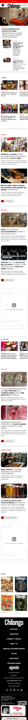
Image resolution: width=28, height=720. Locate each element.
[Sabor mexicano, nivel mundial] (7, 602)
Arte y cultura (16, 58)
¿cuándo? (9, 119)
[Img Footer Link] (14, 667)
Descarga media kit (14, 672)
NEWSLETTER (7, 5)
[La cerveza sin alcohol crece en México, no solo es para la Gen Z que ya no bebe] (14, 491)
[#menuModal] (3, 5)
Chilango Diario (14, 663)
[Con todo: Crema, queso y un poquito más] (7, 584)
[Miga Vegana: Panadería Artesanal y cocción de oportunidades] (14, 460)
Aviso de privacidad (14, 686)
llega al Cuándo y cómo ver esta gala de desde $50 (13, 265)
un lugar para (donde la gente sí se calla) (13, 231)
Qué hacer (4, 26)
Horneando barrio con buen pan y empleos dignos (9, 94)
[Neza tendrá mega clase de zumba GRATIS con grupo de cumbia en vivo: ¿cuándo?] (9, 108)
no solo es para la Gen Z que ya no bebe (13, 503)
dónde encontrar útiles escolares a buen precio (13, 156)
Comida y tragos (4, 90)
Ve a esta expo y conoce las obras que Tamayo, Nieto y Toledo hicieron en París (19, 65)
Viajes (14, 654)
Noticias (2, 114)
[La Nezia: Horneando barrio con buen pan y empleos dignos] (9, 85)
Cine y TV (4, 369)
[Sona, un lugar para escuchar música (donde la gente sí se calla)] (14, 220)
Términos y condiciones (14, 683)
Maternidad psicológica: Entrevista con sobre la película (13, 425)
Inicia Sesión (24, 5)
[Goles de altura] (21, 603)
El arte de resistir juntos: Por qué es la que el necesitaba (13, 392)
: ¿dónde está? (14, 188)
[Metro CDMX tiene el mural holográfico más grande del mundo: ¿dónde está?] (14, 176)
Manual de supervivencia (14, 649)
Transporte (15, 40)
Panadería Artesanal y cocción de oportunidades (11, 471)
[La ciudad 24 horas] (21, 584)
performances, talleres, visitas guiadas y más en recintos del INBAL (12, 33)
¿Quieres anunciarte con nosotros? (14, 678)
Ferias (2, 351)
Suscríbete (14, 675)
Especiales (14, 658)
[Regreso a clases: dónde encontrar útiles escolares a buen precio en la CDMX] (14, 144)
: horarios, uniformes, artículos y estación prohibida (18, 49)
